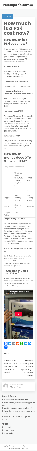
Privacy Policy (9, 430)
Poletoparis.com (16, 5)
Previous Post (10, 360)
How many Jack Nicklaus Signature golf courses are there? (26, 369)
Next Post (29, 360)
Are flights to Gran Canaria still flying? (18, 408)
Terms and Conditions (12, 433)
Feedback (7, 427)
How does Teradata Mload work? (16, 400)
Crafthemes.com (22, 448)
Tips (7, 353)
